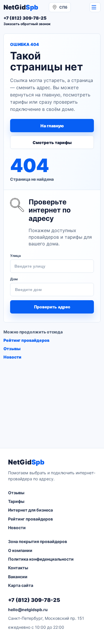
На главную (52, 125)
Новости (12, 356)
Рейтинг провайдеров (26, 340)
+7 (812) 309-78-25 (34, 600)
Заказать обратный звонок (27, 24)
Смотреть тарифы (52, 142)
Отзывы (12, 348)
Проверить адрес (52, 307)
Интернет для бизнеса (30, 509)
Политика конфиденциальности (41, 559)
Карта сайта (20, 585)
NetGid (20, 7)
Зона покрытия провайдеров (37, 541)
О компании (20, 550)
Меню (95, 7)
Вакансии (17, 576)
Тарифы (16, 501)
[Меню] (95, 7)
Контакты (18, 567)
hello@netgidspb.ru (28, 609)
